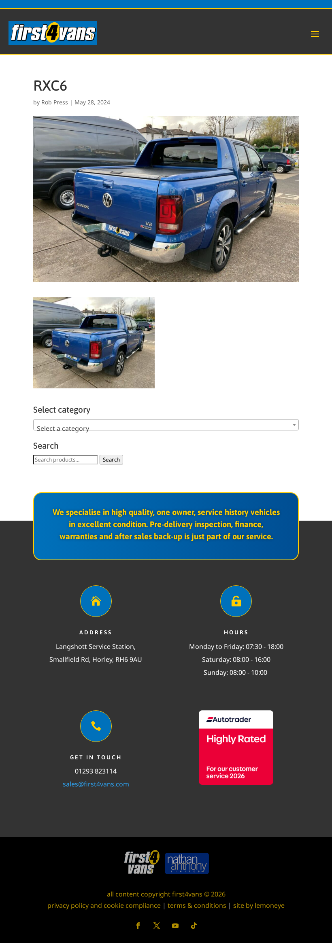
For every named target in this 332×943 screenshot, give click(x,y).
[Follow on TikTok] (193, 925)
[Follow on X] (156, 925)
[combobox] (166, 424)
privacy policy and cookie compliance (104, 905)
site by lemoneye (259, 905)
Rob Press (54, 102)
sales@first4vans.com (96, 784)
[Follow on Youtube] (175, 925)
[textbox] (166, 428)
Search (111, 459)
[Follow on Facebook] (138, 925)
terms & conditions (197, 905)
